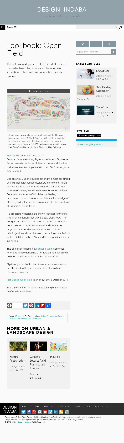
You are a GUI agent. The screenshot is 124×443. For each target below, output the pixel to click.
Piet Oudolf (13, 155)
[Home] (62, 10)
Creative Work (15, 318)
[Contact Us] (67, 412)
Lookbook (26, 318)
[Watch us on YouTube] (45, 412)
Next (60, 126)
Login (77, 406)
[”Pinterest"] (109, 44)
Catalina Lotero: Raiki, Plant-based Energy (38, 362)
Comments (36, 318)
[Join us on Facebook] (96, 44)
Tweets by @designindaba (90, 144)
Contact (36, 406)
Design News (17, 366)
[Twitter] (25, 305)
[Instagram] (40, 412)
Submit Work (64, 406)
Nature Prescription (17, 358)
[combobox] (96, 27)
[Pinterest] (31, 305)
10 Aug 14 (19, 316)
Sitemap (87, 406)
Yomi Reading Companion (103, 89)
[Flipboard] (43, 305)
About (25, 406)
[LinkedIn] (37, 305)
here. (29, 291)
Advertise (49, 406)
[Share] (48, 305)
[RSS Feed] (61, 412)
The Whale (102, 107)
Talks (33, 374)
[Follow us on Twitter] (82, 44)
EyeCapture (102, 70)
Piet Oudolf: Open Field (19, 279)
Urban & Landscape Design (52, 316)
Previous (16, 126)
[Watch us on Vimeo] (50, 412)
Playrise (55, 356)
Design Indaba (23, 422)
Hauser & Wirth (44, 248)
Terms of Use (101, 406)
